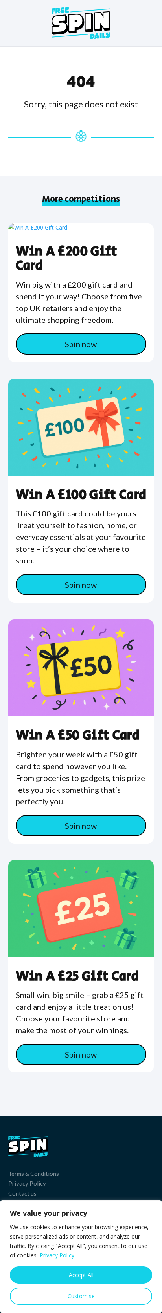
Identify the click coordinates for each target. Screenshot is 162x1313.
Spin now (81, 344)
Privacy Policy (57, 1255)
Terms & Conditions (33, 1173)
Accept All (81, 1275)
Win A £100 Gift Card (81, 494)
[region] (81, 1256)
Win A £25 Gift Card (77, 976)
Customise (81, 1296)
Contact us (22, 1193)
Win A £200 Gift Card (67, 258)
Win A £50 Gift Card (78, 735)
